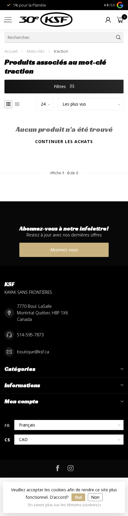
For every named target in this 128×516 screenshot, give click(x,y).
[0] (120, 20)
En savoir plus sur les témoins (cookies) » (64, 504)
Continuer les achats (64, 141)
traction (61, 51)
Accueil (11, 51)
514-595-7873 (30, 335)
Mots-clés (36, 51)
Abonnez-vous (64, 249)
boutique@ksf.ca (33, 352)
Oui (78, 497)
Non (95, 497)
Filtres (60, 86)
